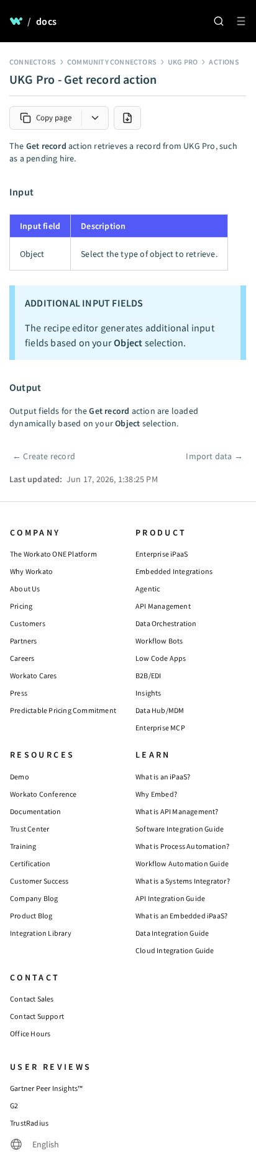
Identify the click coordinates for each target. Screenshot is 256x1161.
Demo (19, 776)
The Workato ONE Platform (53, 553)
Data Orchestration (166, 623)
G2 (14, 1105)
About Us (25, 588)
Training (23, 846)
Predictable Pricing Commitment (63, 710)
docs (46, 21)
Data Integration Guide (172, 933)
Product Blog (31, 915)
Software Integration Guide (179, 828)
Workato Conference (43, 794)
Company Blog (34, 898)
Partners (23, 640)
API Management (163, 606)
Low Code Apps (160, 658)
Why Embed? (156, 794)
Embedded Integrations (174, 571)
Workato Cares (33, 675)
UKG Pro (183, 61)
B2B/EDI (148, 675)
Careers (22, 658)
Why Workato (31, 571)
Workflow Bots (159, 640)
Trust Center (29, 828)
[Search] (219, 21)
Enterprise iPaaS (161, 553)
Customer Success (39, 880)
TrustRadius (29, 1122)
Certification (30, 863)
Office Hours (30, 1033)
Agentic (147, 588)
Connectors (32, 61)
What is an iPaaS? (162, 776)
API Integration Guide (170, 898)
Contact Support (37, 1016)
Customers (27, 623)
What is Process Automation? (182, 846)
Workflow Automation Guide (182, 863)
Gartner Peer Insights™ (46, 1088)
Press (18, 692)
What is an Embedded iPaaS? (181, 915)
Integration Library (40, 933)
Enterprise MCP (160, 727)
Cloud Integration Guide (174, 950)
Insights (148, 692)
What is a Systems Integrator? (182, 880)
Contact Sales (32, 998)
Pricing (21, 606)
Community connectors (112, 61)
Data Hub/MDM (159, 710)
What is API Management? (177, 811)
